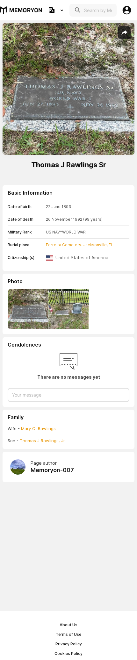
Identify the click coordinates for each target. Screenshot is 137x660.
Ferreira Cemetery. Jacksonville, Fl (79, 244)
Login (127, 10)
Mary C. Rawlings (38, 428)
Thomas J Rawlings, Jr (42, 440)
